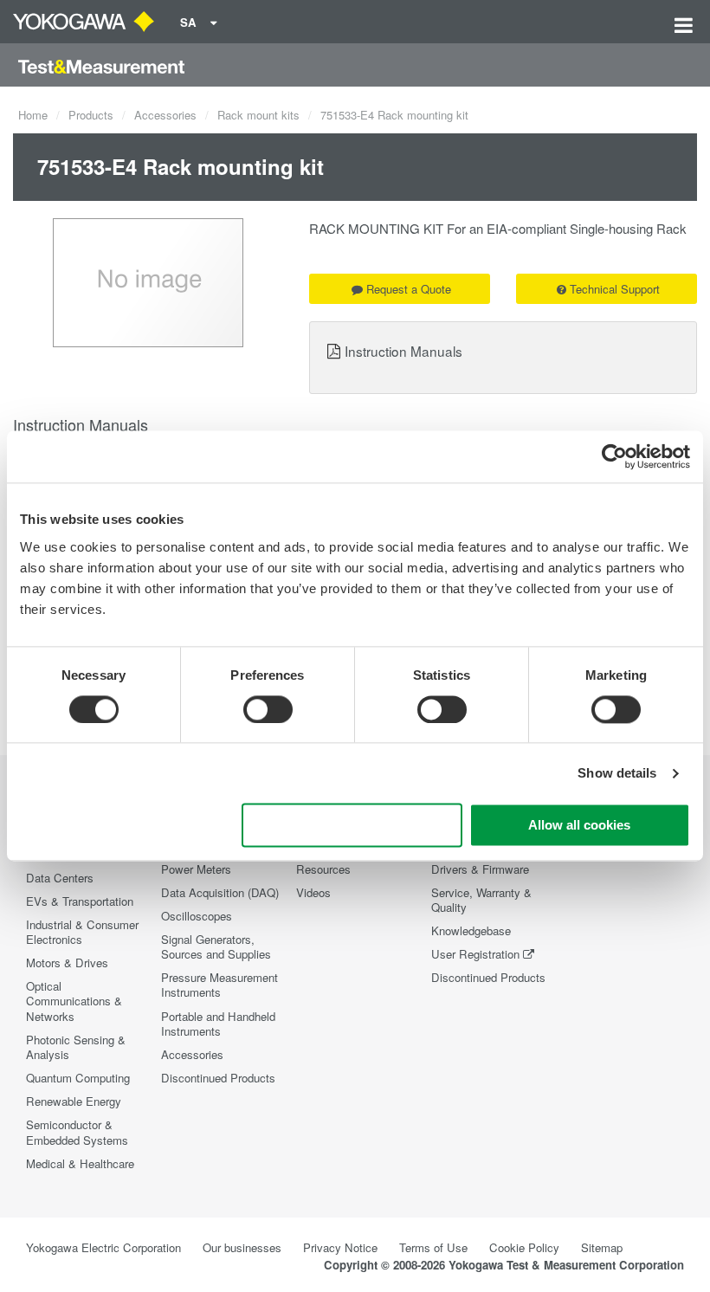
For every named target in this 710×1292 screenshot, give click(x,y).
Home (33, 115)
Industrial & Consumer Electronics (82, 931)
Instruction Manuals (403, 350)
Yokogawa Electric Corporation (103, 1247)
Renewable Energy (73, 1101)
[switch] (268, 709)
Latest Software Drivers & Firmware (480, 860)
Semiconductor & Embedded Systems (77, 1131)
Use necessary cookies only (352, 825)
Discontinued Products (218, 1077)
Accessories (165, 115)
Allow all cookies (579, 825)
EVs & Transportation (79, 901)
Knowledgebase (471, 930)
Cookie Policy (524, 1247)
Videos (313, 892)
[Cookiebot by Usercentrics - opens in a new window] (614, 456)
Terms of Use (433, 1247)
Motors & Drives (67, 962)
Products (90, 115)
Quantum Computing (78, 1077)
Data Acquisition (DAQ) (220, 892)
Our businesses (242, 1247)
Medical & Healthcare (80, 1163)
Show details (617, 773)
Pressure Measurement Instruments (219, 984)
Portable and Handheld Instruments (218, 1023)
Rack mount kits (258, 115)
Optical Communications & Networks (74, 1001)
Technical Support (615, 289)
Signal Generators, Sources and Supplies (216, 946)
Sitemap (602, 1247)
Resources (323, 869)
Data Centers (60, 877)
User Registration (475, 954)
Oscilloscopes (196, 916)
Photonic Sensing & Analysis (76, 1047)
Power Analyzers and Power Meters (214, 860)
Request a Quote (408, 289)
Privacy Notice (340, 1247)
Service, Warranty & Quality (481, 899)
